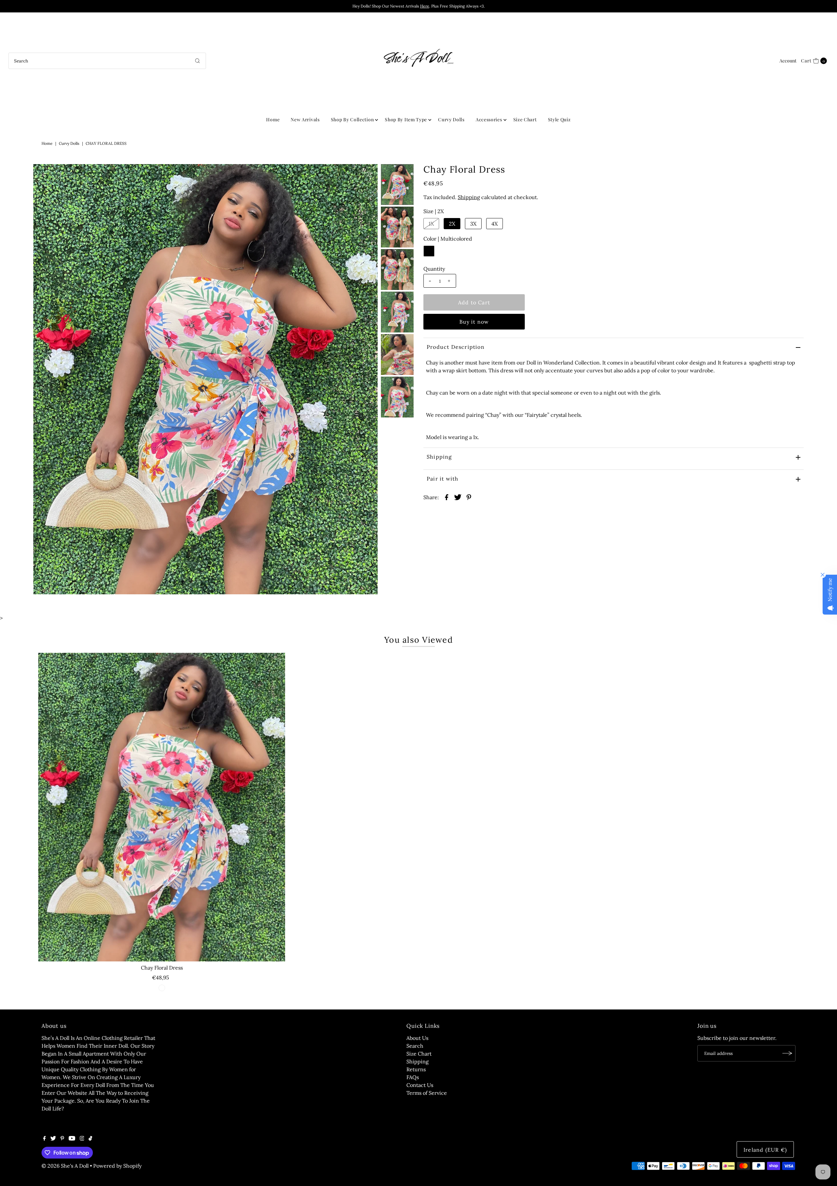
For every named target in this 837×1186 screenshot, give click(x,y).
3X (473, 223)
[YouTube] (72, 1139)
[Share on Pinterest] (469, 496)
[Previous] (44, 174)
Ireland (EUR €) (765, 1149)
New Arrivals (305, 119)
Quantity (434, 268)
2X (452, 223)
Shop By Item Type (406, 119)
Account (787, 61)
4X (494, 223)
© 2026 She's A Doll (65, 1165)
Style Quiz (559, 119)
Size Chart (525, 119)
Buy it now (474, 321)
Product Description (456, 347)
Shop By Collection (352, 119)
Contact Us (419, 1085)
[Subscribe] (787, 1053)
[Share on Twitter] (458, 496)
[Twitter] (53, 1139)
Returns (416, 1069)
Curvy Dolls (451, 119)
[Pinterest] (62, 1139)
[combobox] (107, 61)
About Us (417, 1038)
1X (431, 223)
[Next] (60, 174)
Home (273, 119)
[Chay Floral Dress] (161, 807)
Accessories (489, 119)
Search (414, 1045)
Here (424, 6)
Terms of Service (426, 1093)
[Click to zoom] (367, 174)
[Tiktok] (90, 1139)
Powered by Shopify (117, 1165)
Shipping (469, 197)
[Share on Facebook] (447, 496)
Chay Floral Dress (162, 967)
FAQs (412, 1077)
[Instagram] (82, 1139)
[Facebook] (44, 1139)
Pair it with (442, 478)
